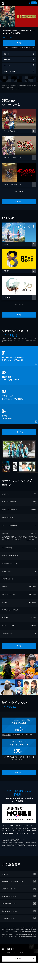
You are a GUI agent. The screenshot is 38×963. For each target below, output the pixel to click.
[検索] (29, 2)
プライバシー (15, 952)
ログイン (34, 3)
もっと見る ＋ (19, 191)
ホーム (3, 952)
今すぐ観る (19, 43)
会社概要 (8, 952)
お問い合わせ (22, 952)
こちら (32, 47)
